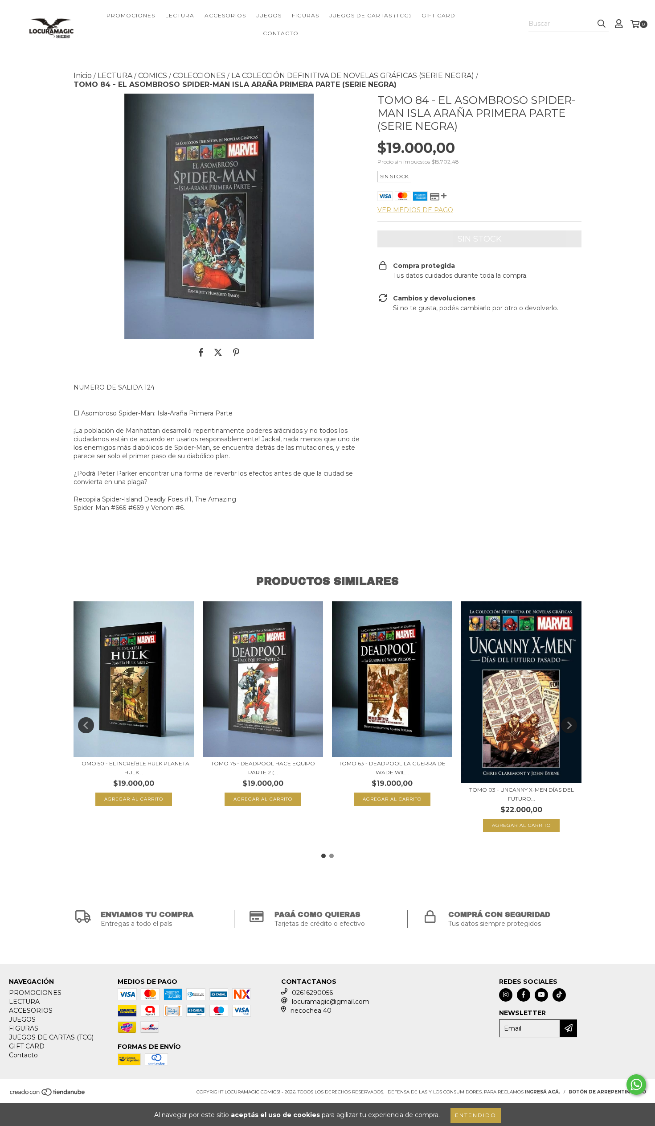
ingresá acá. (542, 1092)
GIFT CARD (438, 15)
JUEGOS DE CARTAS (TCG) (370, 15)
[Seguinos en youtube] (541, 995)
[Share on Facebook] (201, 352)
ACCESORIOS (225, 15)
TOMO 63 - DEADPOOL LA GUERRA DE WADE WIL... (392, 768)
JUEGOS (269, 15)
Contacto (281, 33)
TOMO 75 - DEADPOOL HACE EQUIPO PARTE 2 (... (263, 768)
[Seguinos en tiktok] (559, 995)
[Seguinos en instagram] (505, 995)
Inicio (83, 75)
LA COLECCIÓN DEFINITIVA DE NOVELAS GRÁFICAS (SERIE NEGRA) (352, 75)
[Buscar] (601, 24)
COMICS (152, 75)
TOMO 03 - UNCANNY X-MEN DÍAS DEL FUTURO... (521, 794)
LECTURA (179, 15)
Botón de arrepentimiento (607, 1092)
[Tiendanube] (48, 1094)
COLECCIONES (199, 75)
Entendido (475, 1115)
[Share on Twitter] (218, 352)
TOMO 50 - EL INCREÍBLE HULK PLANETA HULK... (133, 768)
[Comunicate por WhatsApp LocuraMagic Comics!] (636, 1084)
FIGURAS (305, 15)
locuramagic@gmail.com (330, 1002)
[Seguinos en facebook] (523, 995)
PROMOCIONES (130, 15)
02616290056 (312, 993)
